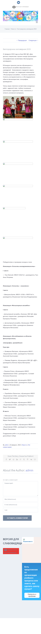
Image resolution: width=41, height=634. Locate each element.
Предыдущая (22, 40)
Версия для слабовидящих (22, 6)
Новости (24, 445)
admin (6, 445)
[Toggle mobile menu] (37, 22)
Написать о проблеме (32, 595)
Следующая (33, 40)
